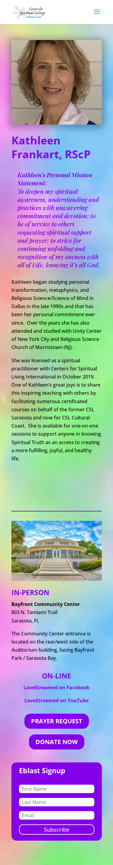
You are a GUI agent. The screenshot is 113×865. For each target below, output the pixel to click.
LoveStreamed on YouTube (56, 700)
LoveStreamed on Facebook (56, 687)
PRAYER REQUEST (56, 721)
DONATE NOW (57, 742)
